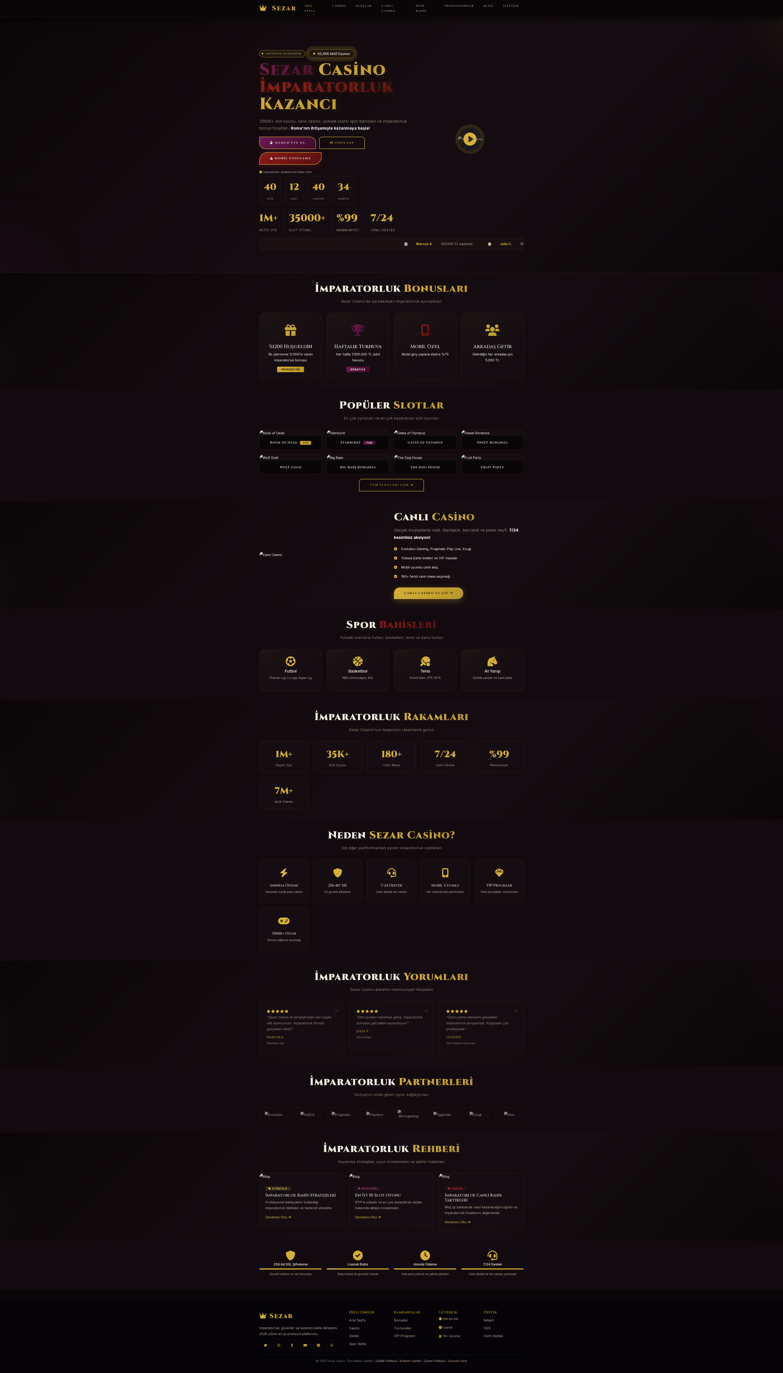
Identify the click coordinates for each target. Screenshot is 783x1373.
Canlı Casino (389, 8)
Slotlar (364, 6)
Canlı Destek (493, 1336)
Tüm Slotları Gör (390, 485)
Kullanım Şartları (410, 1361)
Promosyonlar (459, 6)
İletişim (511, 6)
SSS (487, 1328)
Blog (488, 6)
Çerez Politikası (434, 1361)
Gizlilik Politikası (386, 1361)
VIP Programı (404, 1336)
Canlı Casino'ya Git (427, 593)
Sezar (283, 8)
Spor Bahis (421, 8)
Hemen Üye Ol (289, 143)
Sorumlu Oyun (457, 1361)
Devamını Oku (276, 1217)
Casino (339, 6)
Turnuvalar (402, 1328)
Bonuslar (401, 1320)
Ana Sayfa (310, 8)
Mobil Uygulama (292, 158)
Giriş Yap (343, 143)
